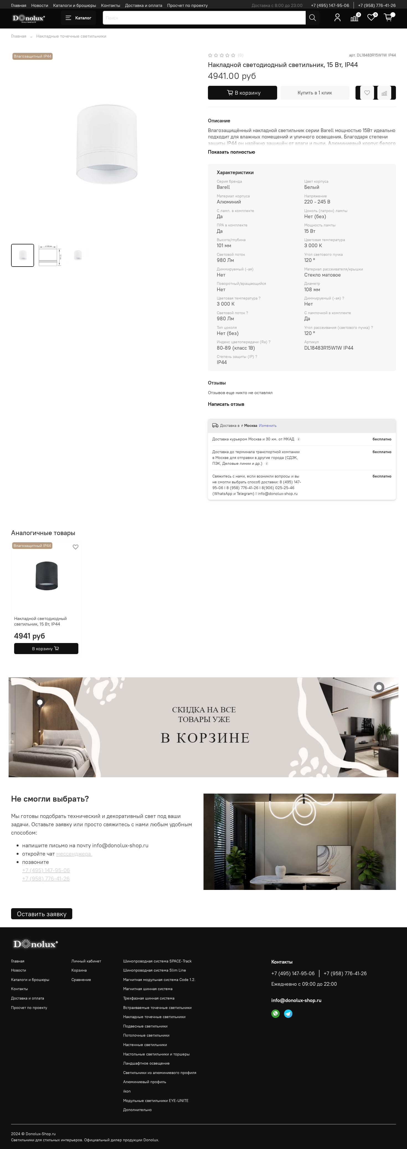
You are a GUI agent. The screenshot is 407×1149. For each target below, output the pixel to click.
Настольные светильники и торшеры (156, 1054)
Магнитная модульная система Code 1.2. (159, 979)
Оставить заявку (41, 914)
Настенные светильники (145, 1044)
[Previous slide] (20, 145)
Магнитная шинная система (147, 988)
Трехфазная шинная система (148, 998)
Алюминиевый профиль (144, 1081)
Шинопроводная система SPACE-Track (157, 961)
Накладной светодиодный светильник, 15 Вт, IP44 (40, 621)
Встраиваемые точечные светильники (157, 1007)
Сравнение (81, 979)
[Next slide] (190, 145)
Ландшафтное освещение (146, 1063)
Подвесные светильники (145, 1026)
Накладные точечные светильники (71, 36)
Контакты (110, 5)
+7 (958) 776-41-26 (377, 5)
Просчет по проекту (187, 5)
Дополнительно (137, 1109)
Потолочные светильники (146, 1035)
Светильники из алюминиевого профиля (159, 1072)
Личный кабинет (86, 961)
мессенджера (74, 853)
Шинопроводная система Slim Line (154, 970)
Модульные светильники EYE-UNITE (156, 1100)
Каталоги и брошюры (74, 5)
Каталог (83, 17)
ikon (127, 1091)
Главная (18, 5)
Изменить (268, 425)
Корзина (79, 970)
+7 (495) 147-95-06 (330, 5)
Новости (39, 5)
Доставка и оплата (143, 5)
